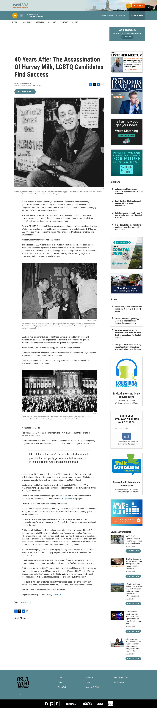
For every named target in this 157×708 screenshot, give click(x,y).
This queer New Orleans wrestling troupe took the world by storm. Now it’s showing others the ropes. (128, 346)
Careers (88, 682)
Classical (25, 22)
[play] (15, 15)
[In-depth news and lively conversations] (126, 373)
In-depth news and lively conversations (126, 395)
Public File (89, 677)
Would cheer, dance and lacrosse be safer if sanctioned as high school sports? (128, 308)
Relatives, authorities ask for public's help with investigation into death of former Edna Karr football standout (128, 334)
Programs (39, 22)
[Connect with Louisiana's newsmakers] (126, 465)
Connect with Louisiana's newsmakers (126, 484)
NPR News (24, 602)
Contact (64, 22)
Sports (114, 299)
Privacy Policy (62, 687)
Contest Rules (119, 682)
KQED (58, 595)
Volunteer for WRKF (92, 687)
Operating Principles (121, 677)
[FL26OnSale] (126, 95)
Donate (139, 5)
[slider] (24, 15)
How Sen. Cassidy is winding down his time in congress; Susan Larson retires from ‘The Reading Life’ (133, 563)
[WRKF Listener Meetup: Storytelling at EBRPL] (126, 62)
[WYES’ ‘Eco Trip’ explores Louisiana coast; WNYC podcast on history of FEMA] (117, 539)
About (75, 22)
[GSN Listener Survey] (126, 132)
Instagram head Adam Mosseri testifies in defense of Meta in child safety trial (129, 191)
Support (52, 22)
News (14, 22)
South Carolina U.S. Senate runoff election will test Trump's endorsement (128, 203)
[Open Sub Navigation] (18, 22)
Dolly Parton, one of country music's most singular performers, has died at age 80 (128, 215)
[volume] (21, 15)
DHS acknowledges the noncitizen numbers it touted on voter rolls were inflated (128, 227)
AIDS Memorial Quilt (67, 498)
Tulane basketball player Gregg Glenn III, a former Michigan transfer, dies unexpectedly (127, 320)
